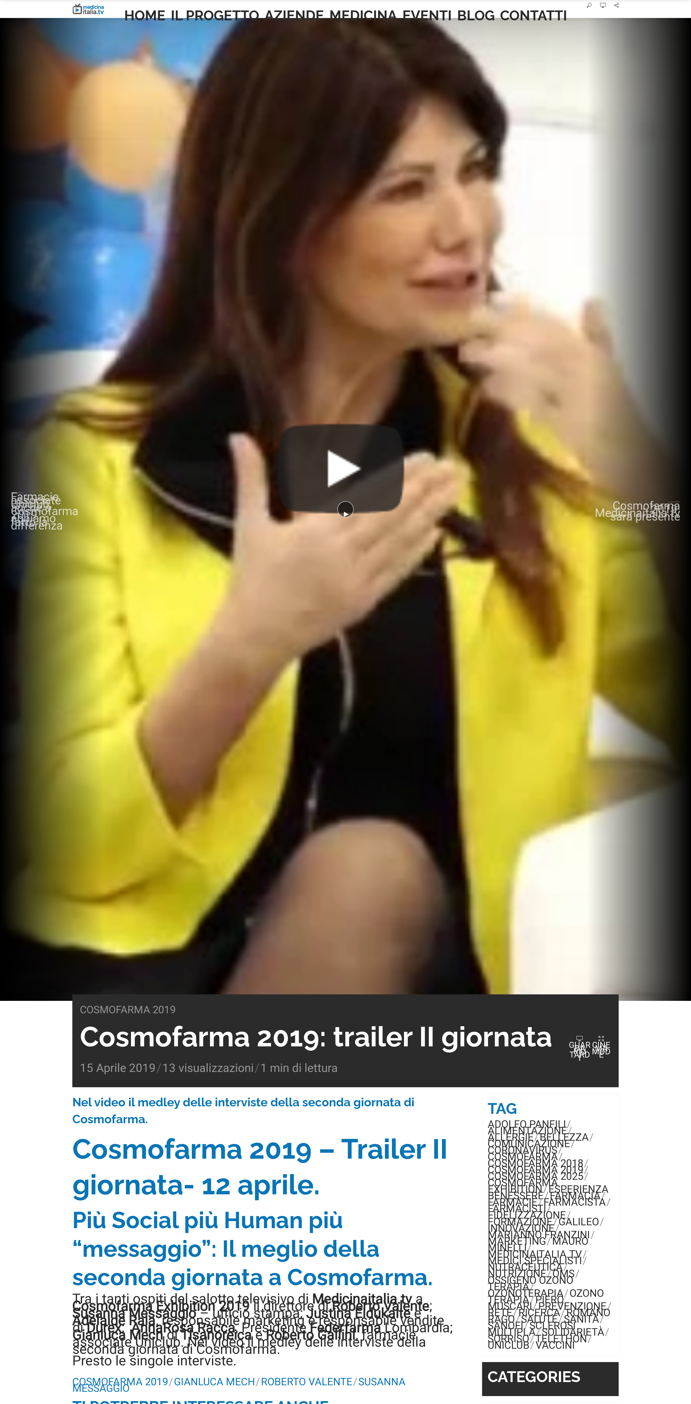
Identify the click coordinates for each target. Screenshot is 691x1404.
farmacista (574, 1202)
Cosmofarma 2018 (535, 1163)
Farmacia (575, 1196)
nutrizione (517, 1274)
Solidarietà (573, 1332)
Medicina (363, 15)
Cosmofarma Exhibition (523, 1186)
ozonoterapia (525, 1293)
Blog (476, 15)
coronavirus (522, 1150)
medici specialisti (535, 1261)
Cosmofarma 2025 (535, 1176)
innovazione (521, 1228)
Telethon (561, 1339)
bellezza (564, 1137)
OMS (563, 1274)
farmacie (512, 1202)
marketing (517, 1241)
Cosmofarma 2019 (128, 1010)
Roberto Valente (306, 1382)
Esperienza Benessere (548, 1192)
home (144, 15)
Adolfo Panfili (527, 1124)
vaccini (555, 1345)
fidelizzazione (527, 1215)
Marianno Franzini (539, 1235)
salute (539, 1319)
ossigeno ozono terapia (530, 1283)
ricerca (539, 1313)
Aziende (294, 15)
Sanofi (505, 1326)
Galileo (579, 1222)
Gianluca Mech (214, 1382)
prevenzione (572, 1306)
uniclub (508, 1345)
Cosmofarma (523, 1157)
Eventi (427, 15)
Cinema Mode (601, 1050)
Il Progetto (215, 15)
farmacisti (517, 1209)
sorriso (508, 1339)
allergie (511, 1137)
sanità (581, 1319)
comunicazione (529, 1144)
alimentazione (527, 1131)
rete (500, 1313)
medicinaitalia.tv (535, 1254)
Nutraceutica (525, 1267)
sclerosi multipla (532, 1329)
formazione (520, 1222)
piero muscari (526, 1303)
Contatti (533, 15)
